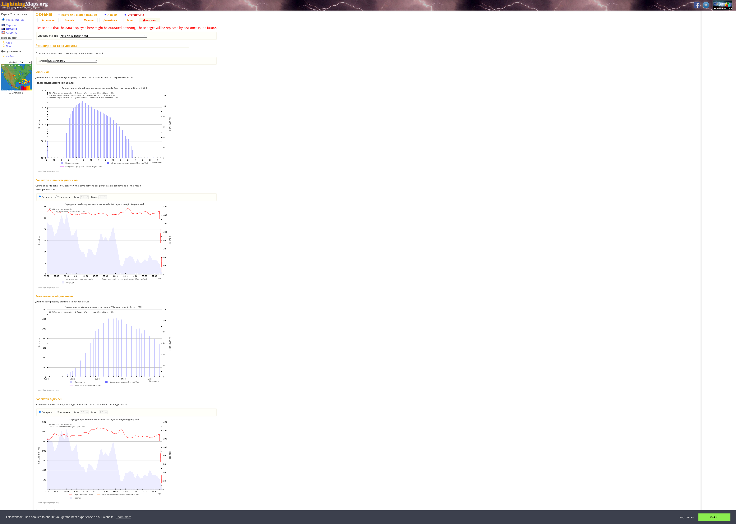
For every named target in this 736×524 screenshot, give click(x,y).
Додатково (149, 20)
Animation (18, 92)
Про (8, 46)
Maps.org (25, 4)
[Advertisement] (16, 172)
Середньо (47, 197)
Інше (130, 20)
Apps (9, 42)
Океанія (11, 29)
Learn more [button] (123, 517)
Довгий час (110, 20)
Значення (64, 197)
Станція (69, 20)
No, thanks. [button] (686, 517)
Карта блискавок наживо (79, 14)
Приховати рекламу (719, 132)
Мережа (89, 20)
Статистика (136, 14)
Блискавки (48, 20)
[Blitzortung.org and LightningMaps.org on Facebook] (697, 5)
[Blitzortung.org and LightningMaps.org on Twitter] (706, 5)
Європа (11, 25)
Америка (11, 32)
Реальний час (15, 19)
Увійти (10, 56)
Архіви (112, 14)
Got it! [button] (714, 517)
